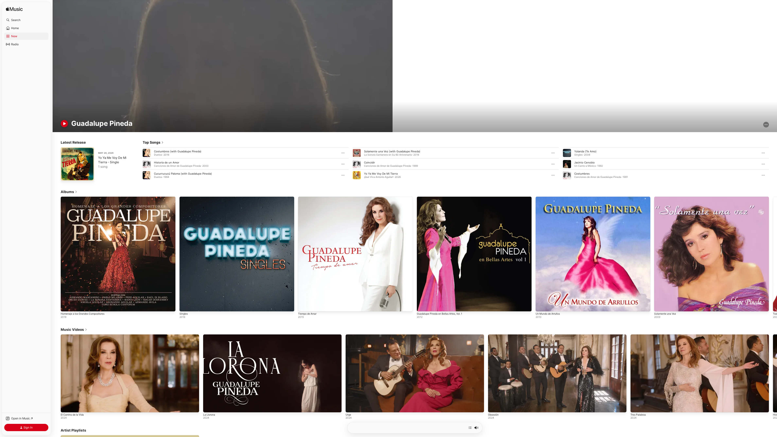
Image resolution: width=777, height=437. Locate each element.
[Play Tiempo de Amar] (303, 306)
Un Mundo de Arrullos (550, 198)
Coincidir (369, 162)
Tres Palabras (638, 414)
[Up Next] (470, 428)
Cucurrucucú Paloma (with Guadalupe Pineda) (183, 173)
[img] (14, 9)
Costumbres (582, 173)
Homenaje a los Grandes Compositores (85, 198)
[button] (26, 20)
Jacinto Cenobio (584, 162)
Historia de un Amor (166, 162)
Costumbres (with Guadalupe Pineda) (177, 151)
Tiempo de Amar (308, 198)
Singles (184, 198)
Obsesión (493, 414)
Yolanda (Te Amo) (585, 151)
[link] (153, 142)
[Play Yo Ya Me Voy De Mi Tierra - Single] (66, 176)
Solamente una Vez (666, 198)
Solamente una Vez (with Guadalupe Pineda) (392, 151)
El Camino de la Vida (72, 414)
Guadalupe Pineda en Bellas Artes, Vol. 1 (442, 198)
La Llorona (209, 414)
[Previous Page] (138, 164)
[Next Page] (773, 164)
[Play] (64, 123)
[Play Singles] (185, 306)
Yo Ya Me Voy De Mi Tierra (381, 173)
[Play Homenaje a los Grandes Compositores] (66, 306)
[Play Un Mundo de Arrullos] (541, 306)
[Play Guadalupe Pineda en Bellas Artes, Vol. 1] (422, 306)
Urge (348, 414)
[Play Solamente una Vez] (659, 306)
